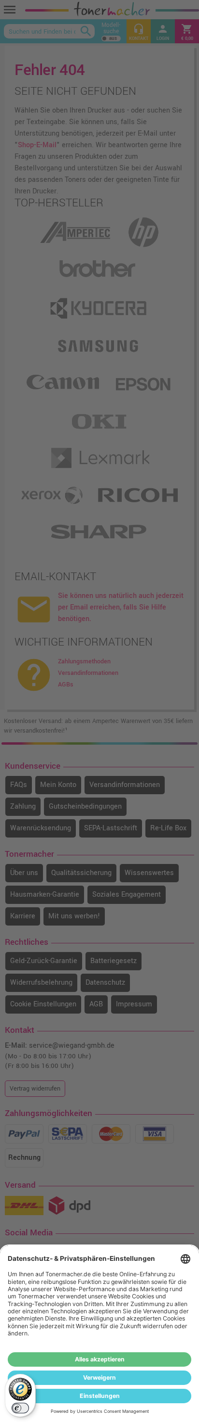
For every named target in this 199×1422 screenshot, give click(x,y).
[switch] (20, 1408)
